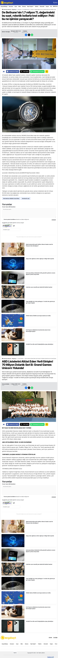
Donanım (11, 6)
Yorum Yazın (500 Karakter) (8, 207)
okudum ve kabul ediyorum (16, 219)
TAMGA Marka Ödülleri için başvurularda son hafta (38, 315)
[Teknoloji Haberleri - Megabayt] (8, 637)
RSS (16, 652)
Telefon (36, 6)
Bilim (19, 6)
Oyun (15, 6)
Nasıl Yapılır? (30, 6)
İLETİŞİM (55, 637)
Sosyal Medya (4, 6)
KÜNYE (50, 637)
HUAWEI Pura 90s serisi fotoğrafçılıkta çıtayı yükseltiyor (39, 344)
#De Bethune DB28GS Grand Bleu (11, 198)
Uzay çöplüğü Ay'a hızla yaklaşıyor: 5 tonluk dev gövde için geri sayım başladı (40, 302)
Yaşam (47, 6)
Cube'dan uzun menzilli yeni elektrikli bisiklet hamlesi (39, 287)
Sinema (24, 6)
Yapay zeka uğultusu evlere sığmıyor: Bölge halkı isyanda (40, 258)
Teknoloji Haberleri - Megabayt (9, 9)
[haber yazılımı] (50, 657)
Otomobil (42, 6)
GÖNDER (54, 220)
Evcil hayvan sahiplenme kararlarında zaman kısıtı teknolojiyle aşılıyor (38, 330)
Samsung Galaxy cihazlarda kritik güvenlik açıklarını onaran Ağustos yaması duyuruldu (40, 273)
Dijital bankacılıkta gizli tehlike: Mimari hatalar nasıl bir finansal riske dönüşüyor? (39, 245)
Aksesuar (20, 9)
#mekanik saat (25, 198)
